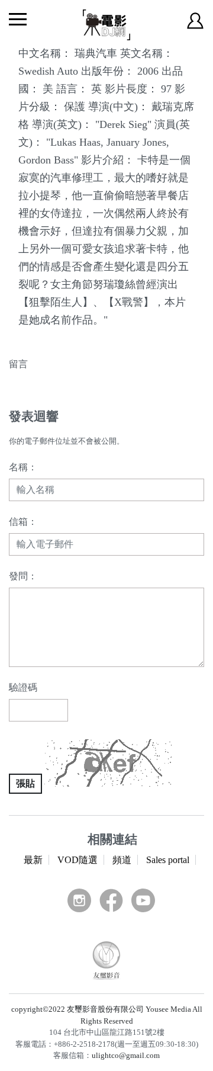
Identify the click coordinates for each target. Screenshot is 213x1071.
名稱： (23, 467)
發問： (23, 576)
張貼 (25, 783)
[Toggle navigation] (18, 19)
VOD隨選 (77, 860)
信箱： (23, 522)
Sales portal (167, 860)
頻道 (121, 860)
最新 (33, 860)
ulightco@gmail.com (126, 1055)
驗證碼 (23, 687)
